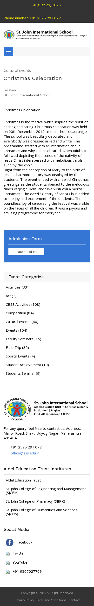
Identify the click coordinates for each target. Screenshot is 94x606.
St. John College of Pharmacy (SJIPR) (35, 501)
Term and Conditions (51, 600)
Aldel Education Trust (23, 480)
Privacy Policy (24, 600)
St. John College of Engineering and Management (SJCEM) (46, 490)
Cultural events (17, 70)
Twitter (17, 553)
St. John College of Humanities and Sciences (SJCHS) (41, 511)
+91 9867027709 (26, 571)
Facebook (22, 542)
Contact (74, 600)
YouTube (18, 562)
